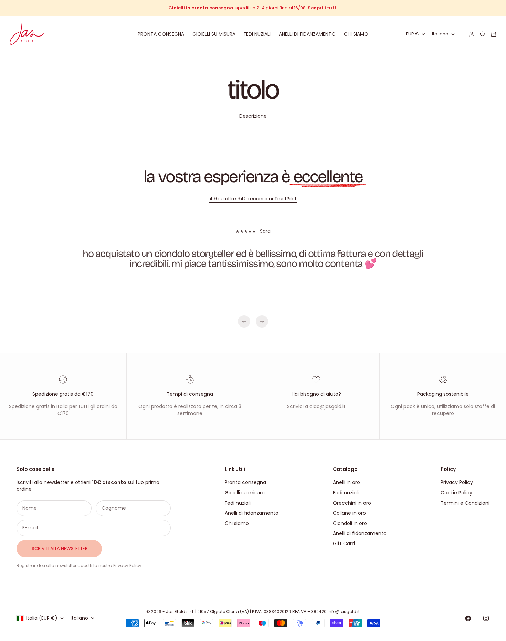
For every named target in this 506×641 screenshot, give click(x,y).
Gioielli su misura (213, 34)
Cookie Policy (456, 492)
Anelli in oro (346, 482)
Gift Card (344, 543)
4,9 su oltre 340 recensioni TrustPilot (253, 198)
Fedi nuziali (257, 34)
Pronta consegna (161, 34)
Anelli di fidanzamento (307, 34)
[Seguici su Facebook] (468, 618)
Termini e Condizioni (465, 502)
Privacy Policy (127, 565)
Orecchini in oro (352, 502)
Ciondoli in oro (350, 523)
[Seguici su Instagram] (486, 618)
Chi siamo (356, 34)
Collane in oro (349, 512)
